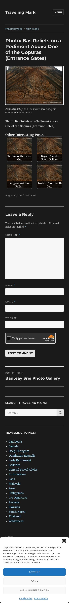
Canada (13, 446)
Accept (34, 572)
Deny (35, 581)
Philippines (16, 493)
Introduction (17, 474)
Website (11, 318)
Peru (12, 488)
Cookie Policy (25, 598)
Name (10, 285)
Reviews (14, 502)
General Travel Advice (23, 469)
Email (10, 301)
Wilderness (16, 521)
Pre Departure (18, 497)
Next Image (32, 28)
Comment (13, 235)
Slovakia (14, 507)
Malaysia (14, 483)
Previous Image (13, 28)
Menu (58, 12)
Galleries (14, 465)
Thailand (15, 516)
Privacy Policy (41, 598)
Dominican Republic (22, 455)
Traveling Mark (20, 12)
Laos (12, 479)
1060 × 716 (30, 195)
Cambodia (15, 441)
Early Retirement (20, 460)
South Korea (17, 511)
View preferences (34, 590)
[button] (64, 541)
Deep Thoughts (19, 451)
